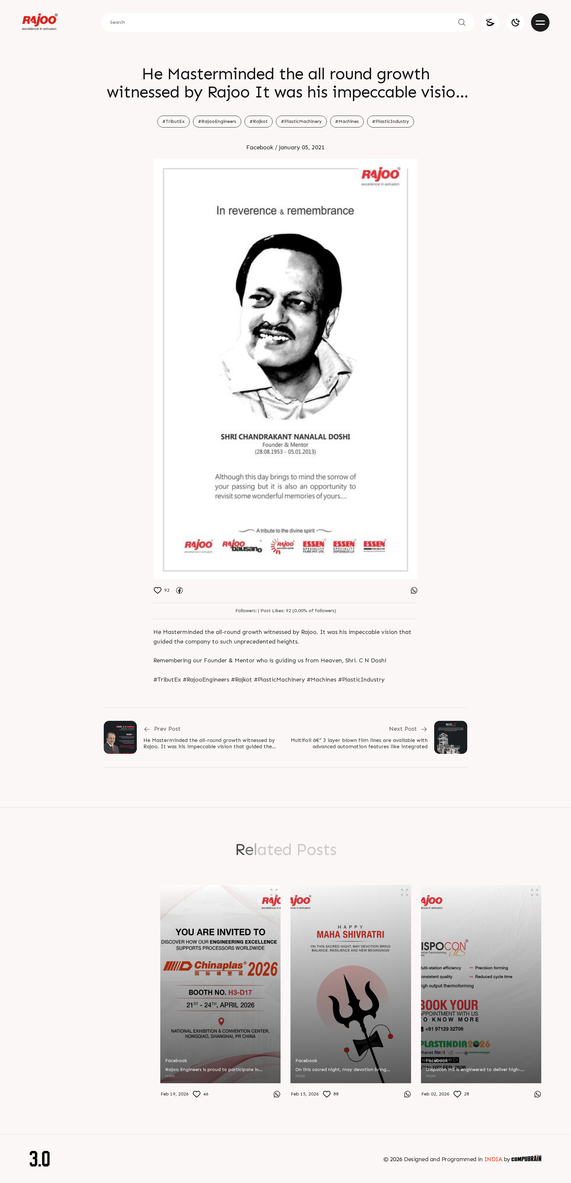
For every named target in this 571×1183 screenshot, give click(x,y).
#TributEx (173, 121)
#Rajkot (258, 121)
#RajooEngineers (217, 121)
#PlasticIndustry (390, 121)
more (39, 1092)
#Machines (347, 121)
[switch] (515, 22)
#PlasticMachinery (301, 121)
